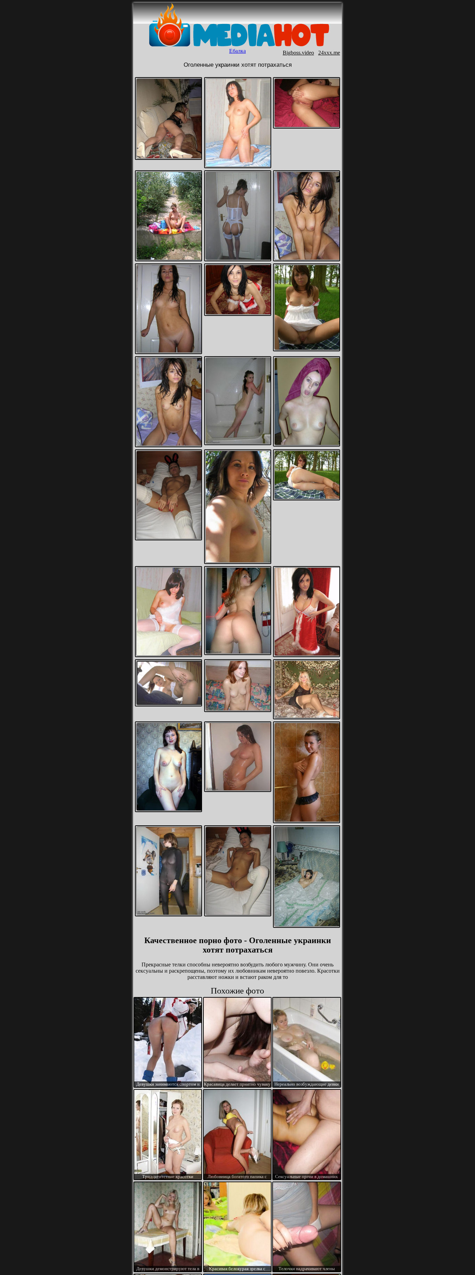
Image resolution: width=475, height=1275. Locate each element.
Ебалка (237, 51)
